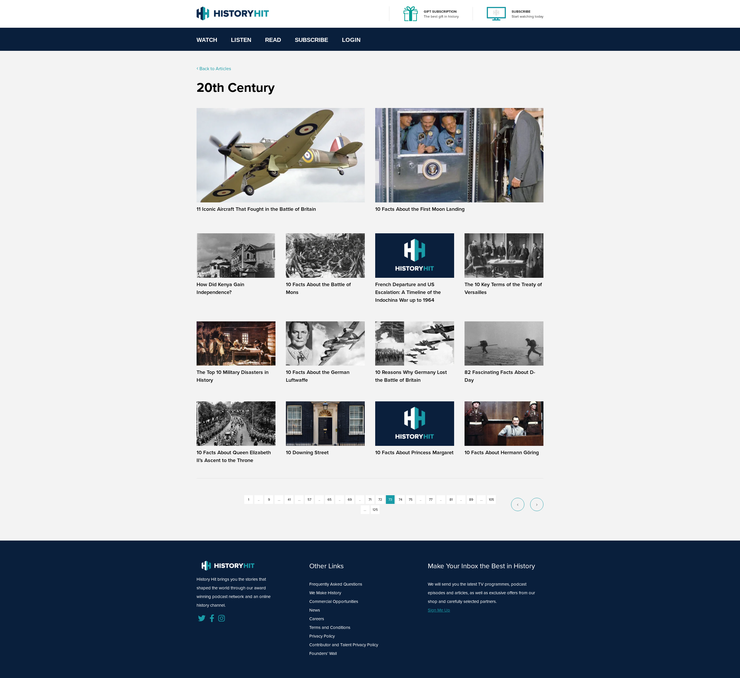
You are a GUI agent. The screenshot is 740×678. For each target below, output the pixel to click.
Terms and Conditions (329, 627)
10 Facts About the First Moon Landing (420, 209)
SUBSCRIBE (521, 11)
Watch (207, 40)
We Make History (325, 593)
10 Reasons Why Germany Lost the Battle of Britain (411, 376)
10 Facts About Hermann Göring (502, 452)
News (314, 610)
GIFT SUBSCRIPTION (440, 11)
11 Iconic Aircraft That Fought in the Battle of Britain (256, 209)
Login (351, 40)
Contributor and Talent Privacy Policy (343, 645)
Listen (241, 40)
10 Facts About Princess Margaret (414, 452)
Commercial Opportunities (333, 601)
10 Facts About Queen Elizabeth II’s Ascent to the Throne (234, 456)
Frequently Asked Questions (335, 584)
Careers (316, 619)
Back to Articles (214, 68)
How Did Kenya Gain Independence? (220, 288)
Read (273, 40)
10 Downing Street (307, 452)
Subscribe (311, 40)
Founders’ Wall (323, 653)
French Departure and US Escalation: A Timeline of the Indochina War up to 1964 (408, 292)
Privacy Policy (322, 636)
